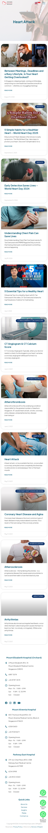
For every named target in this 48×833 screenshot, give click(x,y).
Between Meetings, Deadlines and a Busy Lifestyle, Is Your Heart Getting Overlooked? (23, 74)
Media (24, 813)
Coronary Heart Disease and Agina (23, 514)
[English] (36, 3)
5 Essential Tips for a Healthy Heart (24, 291)
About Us (24, 804)
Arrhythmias (11, 619)
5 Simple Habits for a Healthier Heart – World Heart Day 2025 (21, 131)
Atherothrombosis (14, 401)
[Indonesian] (39, 3)
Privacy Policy (17, 827)
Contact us (24, 816)
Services (24, 807)
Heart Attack (11, 459)
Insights (24, 810)
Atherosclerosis (13, 566)
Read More (8, 90)
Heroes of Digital (37, 827)
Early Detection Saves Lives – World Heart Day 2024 (21, 187)
